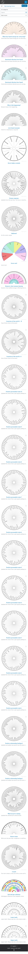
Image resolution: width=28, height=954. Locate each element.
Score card (14, 263)
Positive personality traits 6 (14, 532)
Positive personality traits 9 (14, 427)
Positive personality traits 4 (14, 602)
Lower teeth (14, 917)
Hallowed (14, 233)
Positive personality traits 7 (14, 497)
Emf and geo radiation (14, 894)
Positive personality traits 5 (14, 567)
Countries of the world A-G (14, 356)
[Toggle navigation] (25, 2)
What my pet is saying (14, 813)
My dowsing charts (9, 6)
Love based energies (14, 128)
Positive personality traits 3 (14, 638)
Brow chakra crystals (14, 163)
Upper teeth (14, 940)
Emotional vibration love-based (14, 59)
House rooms (14, 836)
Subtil (8, 948)
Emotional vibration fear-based (14, 82)
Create (25, 5)
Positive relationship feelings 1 (14, 778)
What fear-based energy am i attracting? (14, 36)
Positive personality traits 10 (14, 391)
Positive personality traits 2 (14, 673)
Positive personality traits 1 (14, 708)
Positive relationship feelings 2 (14, 743)
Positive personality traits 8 (14, 462)
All (1, 6)
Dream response (14, 198)
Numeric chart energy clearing (14, 286)
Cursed (14, 871)
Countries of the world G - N (14, 321)
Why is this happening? (14, 105)
